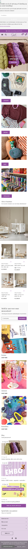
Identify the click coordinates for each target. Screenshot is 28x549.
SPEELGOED (7, 196)
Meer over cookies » (21, 546)
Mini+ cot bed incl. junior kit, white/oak (7, 266)
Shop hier (4, 357)
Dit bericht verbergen (8, 546)
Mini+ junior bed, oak (20, 265)
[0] (25, 34)
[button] (2, 35)
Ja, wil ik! (14, 19)
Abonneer (22, 318)
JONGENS (6, 100)
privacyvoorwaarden (5, 26)
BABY (5, 164)
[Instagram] (16, 538)
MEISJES (6, 132)
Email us (7, 533)
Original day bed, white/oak (5, 295)
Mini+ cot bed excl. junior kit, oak (19, 295)
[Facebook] (12, 538)
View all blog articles (13, 505)
